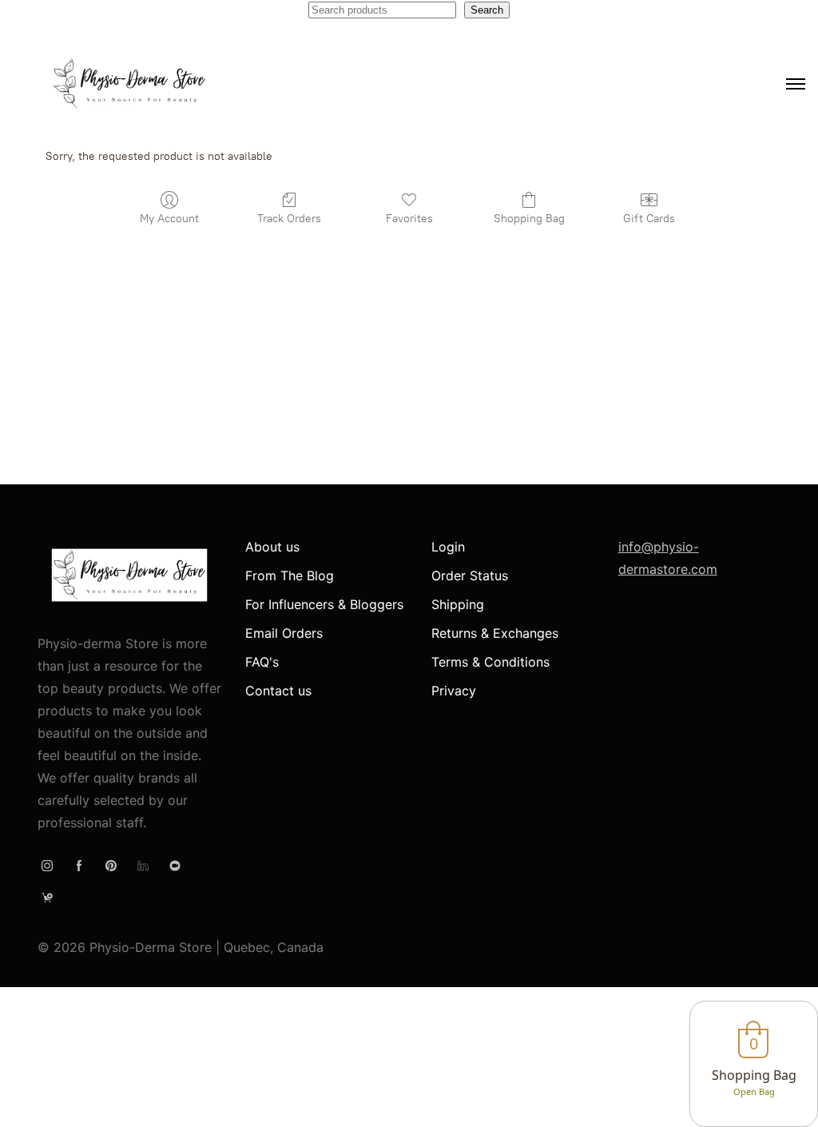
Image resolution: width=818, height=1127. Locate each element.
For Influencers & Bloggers (324, 604)
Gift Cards (649, 218)
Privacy (453, 691)
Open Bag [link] (754, 1091)
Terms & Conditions (490, 662)
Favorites (409, 218)
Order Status (469, 575)
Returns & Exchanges (494, 633)
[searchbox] (382, 10)
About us (272, 547)
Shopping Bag (529, 218)
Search (487, 10)
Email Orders (284, 633)
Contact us (278, 691)
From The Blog (289, 575)
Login (448, 547)
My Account (169, 218)
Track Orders (289, 218)
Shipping (457, 604)
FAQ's (262, 662)
